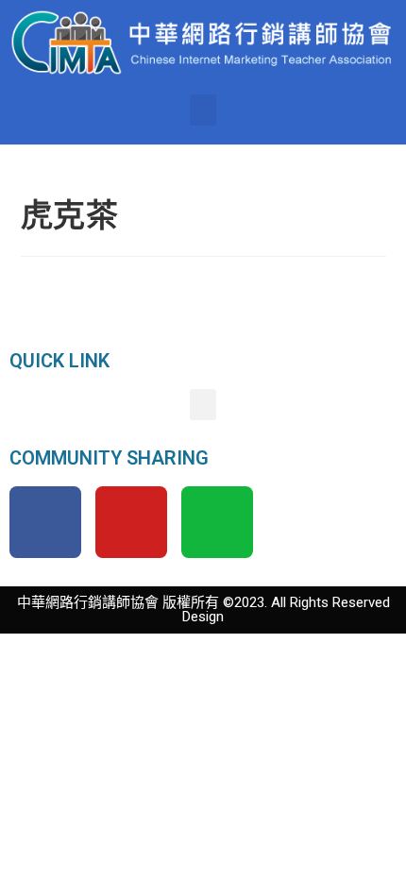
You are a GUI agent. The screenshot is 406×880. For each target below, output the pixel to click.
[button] (203, 110)
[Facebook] (45, 522)
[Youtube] (131, 522)
